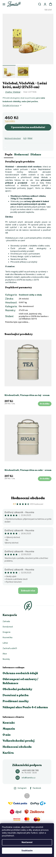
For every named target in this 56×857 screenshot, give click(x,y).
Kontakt (9, 723)
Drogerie (6, 632)
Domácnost (8, 626)
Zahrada (6, 621)
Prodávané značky (16, 701)
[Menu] (2, 4)
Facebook (37, 788)
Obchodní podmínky (17, 689)
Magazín (9, 729)
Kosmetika (7, 637)
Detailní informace (11, 105)
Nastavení (27, 842)
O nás (7, 735)
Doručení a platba (16, 695)
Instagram (22, 788)
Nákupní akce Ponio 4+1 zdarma (25, 707)
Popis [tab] (8, 154)
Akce (5, 653)
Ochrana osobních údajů (20, 673)
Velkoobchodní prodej (19, 741)
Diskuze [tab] (35, 154)
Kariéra (8, 753)
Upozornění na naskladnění (28, 127)
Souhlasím (27, 850)
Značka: (12, 92)
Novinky (6, 659)
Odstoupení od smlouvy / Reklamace (20, 681)
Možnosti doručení (13, 138)
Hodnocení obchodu (28, 498)
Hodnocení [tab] (21, 154)
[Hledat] (39, 4)
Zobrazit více (28, 590)
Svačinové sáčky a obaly (30, 295)
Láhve (5, 642)
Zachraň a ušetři (10, 648)
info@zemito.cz (28, 778)
